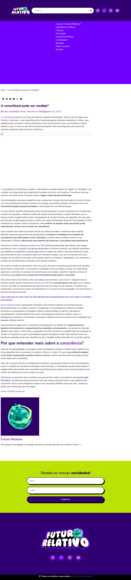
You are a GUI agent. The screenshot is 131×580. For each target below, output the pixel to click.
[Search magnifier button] (91, 10)
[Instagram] (104, 10)
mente (53, 192)
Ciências (60, 30)
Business (60, 43)
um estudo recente (12, 305)
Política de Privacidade (82, 576)
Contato (59, 49)
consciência (8, 117)
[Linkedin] (110, 10)
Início (3, 90)
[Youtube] (117, 10)
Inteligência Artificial (65, 27)
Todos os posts (63, 46)
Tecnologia (61, 33)
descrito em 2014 (42, 282)
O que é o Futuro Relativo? (68, 24)
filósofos (5, 120)
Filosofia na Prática (65, 36)
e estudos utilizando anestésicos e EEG (27, 245)
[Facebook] (97, 10)
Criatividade (61, 40)
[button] (66, 52)
